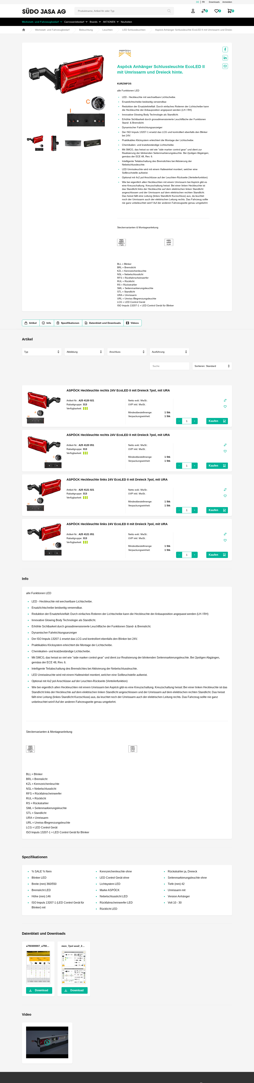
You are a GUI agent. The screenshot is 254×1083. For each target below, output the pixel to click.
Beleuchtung (86, 29)
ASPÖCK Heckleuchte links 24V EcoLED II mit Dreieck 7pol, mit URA (117, 479)
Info (48, 323)
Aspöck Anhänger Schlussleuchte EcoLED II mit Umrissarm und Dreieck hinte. (197, 29)
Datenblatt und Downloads (105, 323)
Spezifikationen (70, 323)
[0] (203, 10)
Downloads (214, 2)
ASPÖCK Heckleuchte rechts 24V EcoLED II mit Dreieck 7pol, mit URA (118, 390)
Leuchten (107, 29)
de (197, 2)
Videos (135, 323)
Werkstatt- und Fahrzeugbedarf (52, 29)
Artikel (33, 323)
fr (203, 2)
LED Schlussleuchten (133, 29)
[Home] (23, 29)
